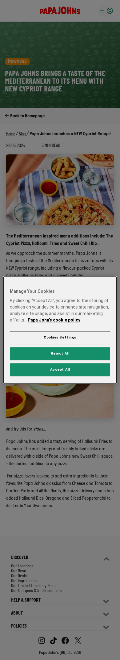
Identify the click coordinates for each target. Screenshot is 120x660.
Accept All (60, 369)
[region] (60, 330)
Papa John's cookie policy (54, 319)
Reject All (60, 353)
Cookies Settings (60, 337)
